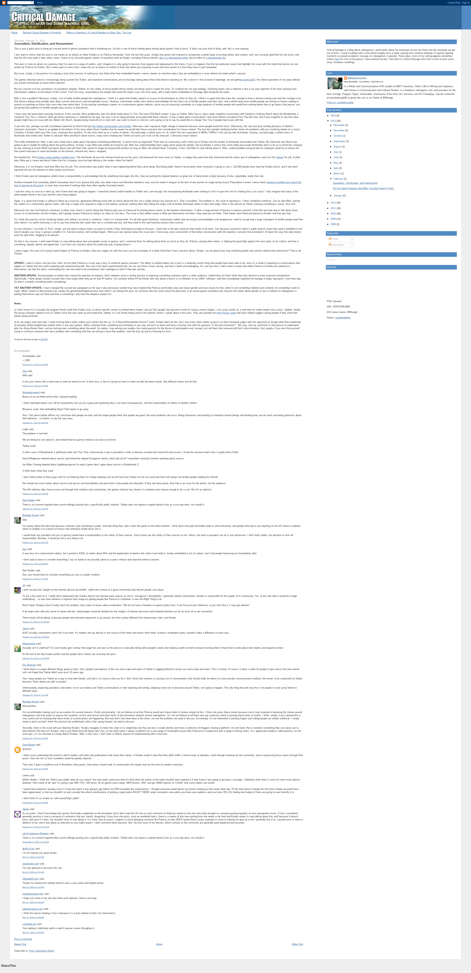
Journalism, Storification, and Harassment (43, 43)
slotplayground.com (32, 893)
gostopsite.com (30, 863)
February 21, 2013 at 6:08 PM (35, 564)
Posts (334, 239)
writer (185, 57)
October (338, 135)
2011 (334, 208)
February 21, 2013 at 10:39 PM (35, 622)
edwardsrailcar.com (32, 909)
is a (166, 57)
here (337, 59)
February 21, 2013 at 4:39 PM (35, 509)
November (339, 130)
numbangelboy (343, 317)
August (338, 146)
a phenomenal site (216, 57)
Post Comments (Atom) (41, 950)
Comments (337, 244)
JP (23, 585)
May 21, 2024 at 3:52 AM (33, 857)
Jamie (25, 809)
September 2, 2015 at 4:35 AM (35, 842)
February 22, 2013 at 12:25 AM (35, 658)
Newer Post (20, 944)
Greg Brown (28, 744)
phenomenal (175, 57)
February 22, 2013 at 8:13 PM (35, 769)
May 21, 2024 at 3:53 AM (33, 872)
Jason (25, 628)
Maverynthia (29, 643)
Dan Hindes (28, 500)
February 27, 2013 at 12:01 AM (35, 827)
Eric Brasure (29, 665)
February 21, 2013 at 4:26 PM (35, 494)
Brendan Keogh (30, 515)
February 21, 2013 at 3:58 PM (35, 423)
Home (14, 32)
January (338, 195)
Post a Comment (23, 939)
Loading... (332, 259)
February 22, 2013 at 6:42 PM (35, 738)
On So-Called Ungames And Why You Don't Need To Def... (364, 188)
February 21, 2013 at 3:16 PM (35, 386)
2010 (334, 213)
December (339, 125)
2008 (334, 224)
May (336, 162)
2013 (334, 121)
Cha (24, 371)
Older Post (297, 944)
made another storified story (56, 157)
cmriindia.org (29, 924)
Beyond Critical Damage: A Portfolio (42, 32)
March (337, 173)
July (336, 152)
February (339, 178)
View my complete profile (340, 102)
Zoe (24, 549)
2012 (334, 202)
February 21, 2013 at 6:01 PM (35, 542)
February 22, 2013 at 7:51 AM (35, 695)
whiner (280, 157)
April (336, 168)
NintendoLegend (31, 392)
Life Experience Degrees (35, 833)
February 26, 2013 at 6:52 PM (35, 803)
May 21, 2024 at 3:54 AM (33, 887)
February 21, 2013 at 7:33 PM (35, 579)
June (336, 157)
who (161, 57)
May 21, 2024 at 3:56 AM (33, 917)
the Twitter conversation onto (111, 126)
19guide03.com (30, 878)
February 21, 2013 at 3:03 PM (35, 364)
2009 (334, 219)
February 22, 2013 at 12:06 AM (35, 637)
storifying (247, 79)
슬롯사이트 (28, 848)
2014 (334, 115)
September (340, 141)
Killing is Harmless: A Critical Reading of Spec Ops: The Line (98, 32)
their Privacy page (226, 312)
